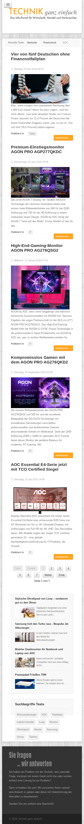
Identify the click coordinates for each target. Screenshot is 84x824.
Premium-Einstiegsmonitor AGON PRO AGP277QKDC (37, 149)
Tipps (32, 133)
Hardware (57, 714)
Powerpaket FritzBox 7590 (30, 674)
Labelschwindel (25, 722)
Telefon (33, 736)
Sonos (20, 736)
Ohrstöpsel (23, 729)
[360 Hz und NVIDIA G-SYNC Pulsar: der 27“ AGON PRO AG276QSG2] (40, 287)
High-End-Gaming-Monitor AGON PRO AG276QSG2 (37, 247)
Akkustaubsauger (27, 714)
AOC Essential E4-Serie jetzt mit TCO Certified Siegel (39, 466)
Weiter (48, 575)
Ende (62, 575)
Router (38, 729)
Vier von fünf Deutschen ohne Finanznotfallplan (40, 56)
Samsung (52, 729)
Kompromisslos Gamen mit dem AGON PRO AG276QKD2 (39, 359)
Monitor (54, 722)
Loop (42, 722)
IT (30, 232)
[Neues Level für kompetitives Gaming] (40, 392)
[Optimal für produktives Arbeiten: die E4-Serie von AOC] (40, 498)
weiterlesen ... (63, 137)
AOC (44, 714)
